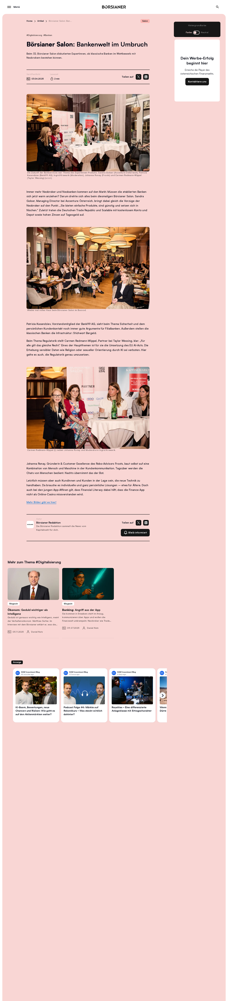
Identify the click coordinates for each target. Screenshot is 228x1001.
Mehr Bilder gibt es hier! (41, 502)
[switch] (196, 33)
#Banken (47, 35)
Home (30, 21)
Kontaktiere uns (197, 81)
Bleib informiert (137, 532)
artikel (40, 21)
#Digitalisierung (34, 35)
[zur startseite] (114, 7)
